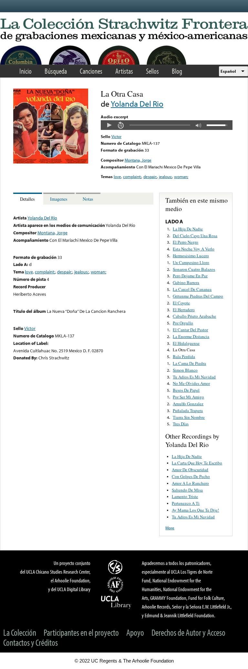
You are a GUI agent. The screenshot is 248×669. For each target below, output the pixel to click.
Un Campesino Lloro (191, 262)
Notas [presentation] (88, 199)
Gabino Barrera (186, 282)
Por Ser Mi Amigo (188, 397)
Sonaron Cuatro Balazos (194, 269)
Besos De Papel (186, 390)
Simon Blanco (185, 370)
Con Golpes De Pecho (191, 476)
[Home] (124, 30)
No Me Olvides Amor (191, 383)
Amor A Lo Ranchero (190, 483)
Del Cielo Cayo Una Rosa (195, 236)
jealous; (165, 176)
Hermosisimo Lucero (191, 256)
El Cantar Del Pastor (190, 330)
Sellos (152, 71)
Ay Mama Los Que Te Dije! (195, 510)
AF (116, 584)
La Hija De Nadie (188, 229)
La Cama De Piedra (189, 363)
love (117, 176)
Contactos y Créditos (30, 642)
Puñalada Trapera (188, 410)
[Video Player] (166, 125)
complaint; (132, 176)
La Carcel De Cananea (192, 289)
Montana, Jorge (138, 160)
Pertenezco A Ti (186, 503)
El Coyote (181, 303)
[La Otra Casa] (50, 162)
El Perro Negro (185, 242)
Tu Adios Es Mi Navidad (194, 377)
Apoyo (135, 632)
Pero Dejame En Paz (190, 276)
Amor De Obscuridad (190, 470)
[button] (109, 125)
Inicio (25, 71)
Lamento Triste (185, 496)
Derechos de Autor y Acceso (188, 632)
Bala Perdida (184, 356)
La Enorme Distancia (191, 336)
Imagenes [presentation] (58, 199)
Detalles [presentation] (27, 199)
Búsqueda (56, 71)
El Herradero (184, 310)
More (169, 527)
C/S (116, 566)
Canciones (91, 71)
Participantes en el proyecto (81, 632)
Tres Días (181, 424)
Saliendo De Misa (187, 490)
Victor (116, 136)
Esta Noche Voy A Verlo (193, 249)
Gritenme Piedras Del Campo (198, 296)
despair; (150, 176)
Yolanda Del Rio (137, 104)
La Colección (19, 632)
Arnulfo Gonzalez (188, 404)
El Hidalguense (186, 343)
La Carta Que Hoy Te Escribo (197, 463)
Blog (177, 71)
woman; (181, 176)
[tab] (28, 199)
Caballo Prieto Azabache (194, 316)
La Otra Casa (184, 350)
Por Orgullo (183, 323)
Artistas (124, 71)
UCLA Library (116, 602)
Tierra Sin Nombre (189, 417)
